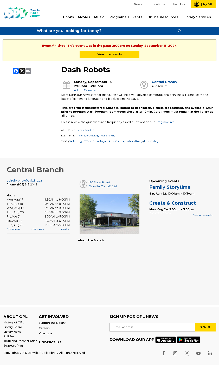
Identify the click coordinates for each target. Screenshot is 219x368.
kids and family (135, 141)
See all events (202, 215)
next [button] (64, 229)
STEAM (87, 141)
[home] (21, 13)
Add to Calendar (85, 90)
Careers (44, 328)
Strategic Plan (13, 345)
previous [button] (14, 229)
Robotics (114, 141)
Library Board (12, 327)
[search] (140, 31)
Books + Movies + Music (83, 17)
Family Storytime (169, 187)
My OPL (208, 4)
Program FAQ (165, 122)
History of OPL (13, 322)
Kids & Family (108, 135)
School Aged (100, 141)
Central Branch (164, 82)
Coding (154, 141)
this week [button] (37, 229)
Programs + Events (126, 17)
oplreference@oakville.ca (24, 180)
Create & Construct (172, 203)
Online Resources (162, 17)
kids (146, 141)
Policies (8, 336)
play (122, 141)
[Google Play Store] (188, 339)
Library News (12, 331)
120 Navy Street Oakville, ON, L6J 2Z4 (103, 184)
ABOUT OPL (15, 316)
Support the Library (52, 322)
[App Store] (165, 339)
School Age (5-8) (86, 130)
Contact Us (50, 342)
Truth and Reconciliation (20, 341)
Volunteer (45, 333)
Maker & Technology (88, 135)
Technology (75, 141)
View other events (109, 54)
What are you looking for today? (69, 30)
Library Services (197, 17)
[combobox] (140, 31)
